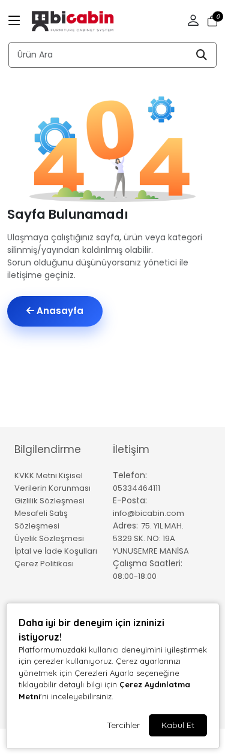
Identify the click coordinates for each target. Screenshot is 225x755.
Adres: (125, 525)
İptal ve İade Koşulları (55, 551)
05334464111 (136, 488)
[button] (14, 21)
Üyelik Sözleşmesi (49, 538)
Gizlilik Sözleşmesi (49, 500)
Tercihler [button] (123, 725)
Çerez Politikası (44, 563)
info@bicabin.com (148, 513)
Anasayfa (58, 310)
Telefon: (130, 475)
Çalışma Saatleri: (147, 563)
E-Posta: (130, 500)
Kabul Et (177, 725)
